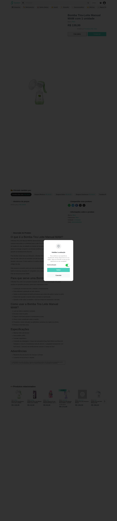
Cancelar (58, 275)
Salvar (58, 270)
